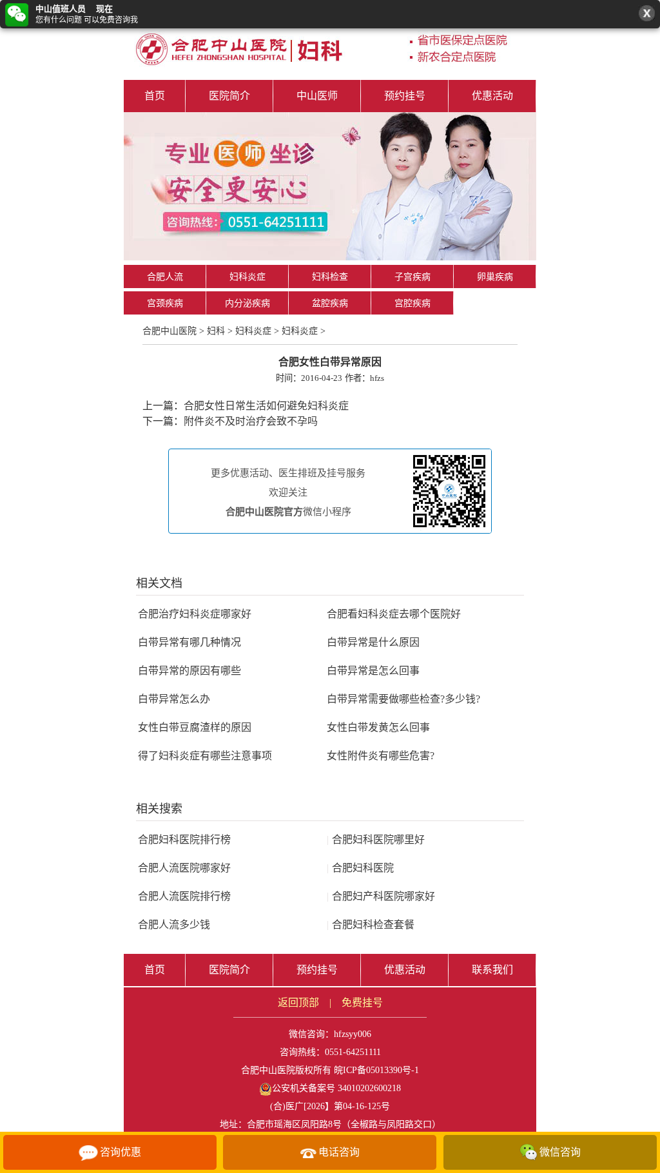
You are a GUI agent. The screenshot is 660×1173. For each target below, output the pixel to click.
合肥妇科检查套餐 (370, 924)
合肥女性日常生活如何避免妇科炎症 (266, 405)
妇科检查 (330, 277)
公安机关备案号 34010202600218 (336, 1088)
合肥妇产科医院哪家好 (381, 896)
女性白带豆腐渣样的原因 (194, 727)
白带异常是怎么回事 (373, 670)
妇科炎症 (247, 277)
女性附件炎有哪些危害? (380, 755)
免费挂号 (362, 1002)
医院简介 (229, 95)
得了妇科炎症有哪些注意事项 (205, 755)
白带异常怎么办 (174, 698)
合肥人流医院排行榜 (184, 896)
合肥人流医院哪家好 (184, 867)
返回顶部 (298, 1002)
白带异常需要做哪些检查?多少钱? (403, 698)
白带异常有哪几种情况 (189, 642)
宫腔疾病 (412, 303)
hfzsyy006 (352, 1034)
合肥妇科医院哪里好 (376, 839)
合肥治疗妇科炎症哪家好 (194, 613)
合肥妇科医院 (360, 867)
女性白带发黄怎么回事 (378, 727)
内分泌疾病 (247, 303)
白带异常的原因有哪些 (189, 670)
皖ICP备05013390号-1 (376, 1070)
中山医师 (317, 95)
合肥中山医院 (169, 331)
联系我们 (492, 969)
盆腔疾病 (330, 303)
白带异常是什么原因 (373, 642)
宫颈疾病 (165, 303)
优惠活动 (492, 95)
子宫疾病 (412, 277)
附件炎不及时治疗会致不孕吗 (251, 421)
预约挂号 (404, 95)
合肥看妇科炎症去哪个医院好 (394, 613)
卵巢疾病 (495, 277)
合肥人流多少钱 (174, 924)
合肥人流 (165, 277)
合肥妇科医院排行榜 (184, 839)
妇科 (216, 331)
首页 (154, 95)
